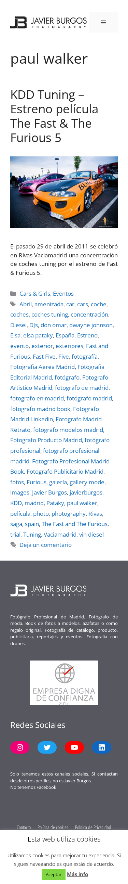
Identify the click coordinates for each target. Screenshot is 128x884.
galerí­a (58, 482)
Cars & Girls (34, 293)
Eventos (63, 293)
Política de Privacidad (93, 827)
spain (32, 524)
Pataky (55, 503)
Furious (36, 482)
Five (63, 356)
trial (15, 534)
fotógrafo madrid (89, 398)
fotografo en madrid (37, 398)
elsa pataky (38, 335)
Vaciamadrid (60, 534)
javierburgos (86, 492)
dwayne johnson (91, 325)
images (19, 492)
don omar (54, 325)
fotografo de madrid (82, 388)
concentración (89, 314)
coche (98, 304)
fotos (17, 482)
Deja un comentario (45, 545)
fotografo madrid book (40, 409)
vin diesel (91, 534)
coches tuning (49, 314)
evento (19, 346)
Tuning (32, 534)
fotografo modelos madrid (68, 430)
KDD (16, 503)
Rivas (95, 513)
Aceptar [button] (53, 874)
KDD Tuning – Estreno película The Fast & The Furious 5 (54, 115)
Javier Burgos (49, 492)
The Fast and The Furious (75, 524)
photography (69, 513)
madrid (34, 503)
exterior (42, 346)
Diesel (18, 325)
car (70, 304)
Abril (25, 304)
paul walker (82, 503)
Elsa (15, 335)
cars (82, 304)
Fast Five (44, 356)
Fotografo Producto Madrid (46, 440)
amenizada (48, 304)
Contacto (24, 827)
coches (19, 314)
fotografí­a (85, 356)
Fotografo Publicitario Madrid (65, 471)
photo (41, 513)
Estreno (87, 335)
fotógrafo (67, 377)
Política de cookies (53, 827)
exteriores (69, 346)
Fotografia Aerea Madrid (42, 367)
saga (16, 524)
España (65, 335)
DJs (33, 325)
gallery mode (87, 482)
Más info (77, 874)
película (20, 513)
